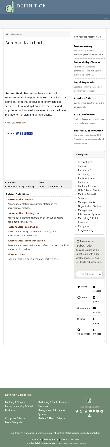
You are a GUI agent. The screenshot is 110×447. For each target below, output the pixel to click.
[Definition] (9, 6)
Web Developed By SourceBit (75, 443)
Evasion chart (17, 254)
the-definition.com (39, 443)
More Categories (14, 422)
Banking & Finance (88, 186)
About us (36, 439)
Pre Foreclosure (89, 118)
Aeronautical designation (24, 226)
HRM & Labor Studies (89, 190)
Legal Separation (88, 86)
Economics (44, 406)
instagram (84, 308)
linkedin (84, 297)
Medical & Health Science (51, 418)
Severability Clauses (87, 68)
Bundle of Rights (89, 102)
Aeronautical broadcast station (27, 240)
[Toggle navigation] (106, 17)
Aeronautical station (21, 199)
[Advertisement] (37, 69)
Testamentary (89, 50)
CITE (30, 133)
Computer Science (15, 418)
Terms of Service (70, 439)
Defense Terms (16, 34)
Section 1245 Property (89, 136)
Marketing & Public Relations (53, 402)
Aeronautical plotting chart (25, 213)
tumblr (82, 319)
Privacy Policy (51, 439)
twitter (83, 286)
